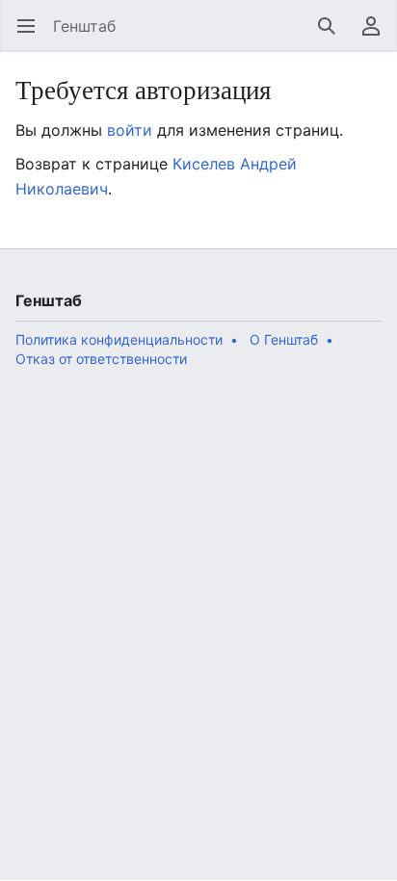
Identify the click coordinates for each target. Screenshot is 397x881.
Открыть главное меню (32, 35)
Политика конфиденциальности (119, 339)
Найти (333, 35)
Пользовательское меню (377, 35)
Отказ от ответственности (101, 358)
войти (129, 130)
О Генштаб (284, 339)
